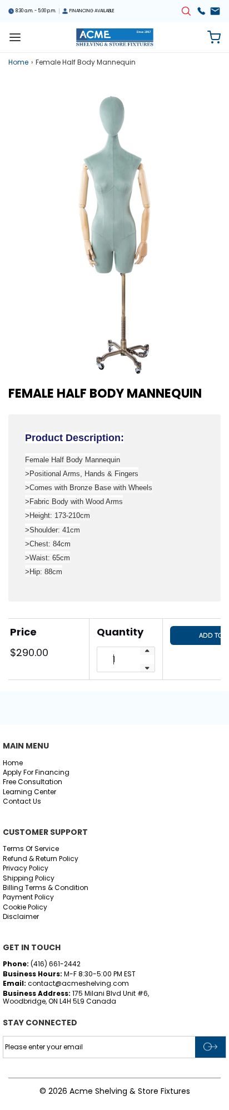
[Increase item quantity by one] (147, 651)
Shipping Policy (28, 878)
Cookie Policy (25, 907)
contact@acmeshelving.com (77, 983)
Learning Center (29, 792)
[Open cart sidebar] (214, 37)
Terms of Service (31, 849)
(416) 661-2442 (56, 964)
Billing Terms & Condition (45, 888)
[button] (114, 233)
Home (18, 62)
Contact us (22, 802)
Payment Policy (28, 897)
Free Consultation (32, 782)
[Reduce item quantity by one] (147, 668)
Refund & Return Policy (40, 859)
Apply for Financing (36, 773)
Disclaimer (21, 917)
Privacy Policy (25, 868)
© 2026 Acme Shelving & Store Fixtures (114, 1091)
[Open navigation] (15, 37)
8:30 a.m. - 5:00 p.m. (36, 11)
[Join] (210, 1047)
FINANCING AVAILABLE (91, 11)
